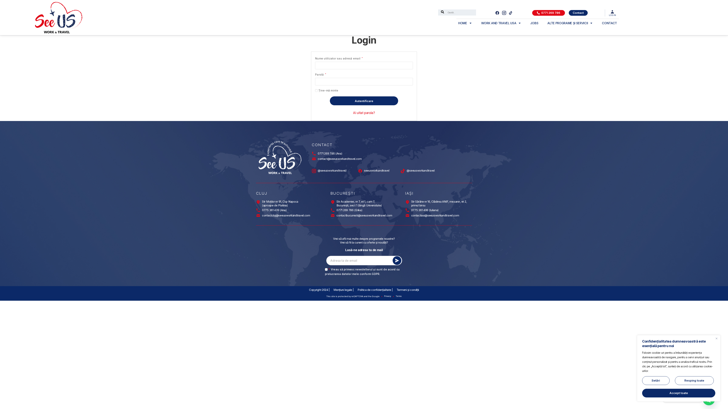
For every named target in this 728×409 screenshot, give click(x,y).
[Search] (442, 12)
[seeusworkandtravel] (360, 171)
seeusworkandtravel (376, 170)
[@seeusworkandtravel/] (314, 171)
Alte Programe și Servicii (567, 23)
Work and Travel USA (498, 23)
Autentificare (364, 101)
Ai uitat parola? (364, 113)
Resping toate (694, 380)
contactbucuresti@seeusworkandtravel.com (364, 215)
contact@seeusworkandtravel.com (340, 159)
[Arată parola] (408, 82)
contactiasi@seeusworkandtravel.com (435, 215)
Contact (609, 23)
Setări (656, 380)
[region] (678, 368)
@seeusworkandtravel (421, 170)
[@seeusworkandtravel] (403, 171)
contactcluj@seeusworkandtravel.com (286, 215)
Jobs (534, 23)
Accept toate (678, 393)
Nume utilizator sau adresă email (339, 58)
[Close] (716, 338)
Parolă (320, 74)
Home (462, 23)
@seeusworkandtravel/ (332, 170)
